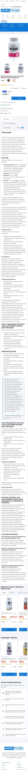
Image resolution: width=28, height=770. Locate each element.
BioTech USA (12, 102)
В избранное (15, 88)
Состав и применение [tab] (9, 123)
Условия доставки (7, 108)
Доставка (12, 1)
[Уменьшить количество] (3, 98)
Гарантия (5, 110)
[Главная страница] (10, 10)
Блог (3, 767)
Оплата (7, 1)
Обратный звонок (5, 6)
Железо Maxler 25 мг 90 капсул (8, 613)
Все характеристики (6, 104)
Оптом (17, 1)
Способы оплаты (7, 113)
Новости (4, 765)
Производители (6, 762)
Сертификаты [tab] (7, 127)
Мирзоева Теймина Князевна (12, 415)
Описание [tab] (6, 119)
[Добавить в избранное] (12, 622)
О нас (2, 1)
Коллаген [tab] (12, 592)
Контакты (23, 1)
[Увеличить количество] (9, 98)
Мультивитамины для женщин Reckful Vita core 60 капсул (8, 659)
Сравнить (24, 88)
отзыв (12, 85)
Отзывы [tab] (20, 127)
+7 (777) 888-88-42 (16, 7)
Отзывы (2, 4)
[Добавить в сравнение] (15, 622)
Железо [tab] (4, 592)
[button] (13, 60)
